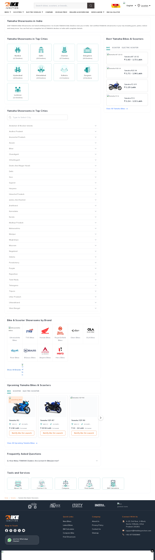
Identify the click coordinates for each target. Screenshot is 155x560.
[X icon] (19, 530)
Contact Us (96, 529)
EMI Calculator (68, 529)
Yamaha (13, 498)
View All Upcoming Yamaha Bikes (21, 443)
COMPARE (49, 12)
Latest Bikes (68, 525)
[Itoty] (77, 505)
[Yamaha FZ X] (115, 99)
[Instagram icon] (15, 530)
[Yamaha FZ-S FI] (115, 86)
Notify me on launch (22, 433)
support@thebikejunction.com (138, 531)
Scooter (17, 391)
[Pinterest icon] (10, 530)
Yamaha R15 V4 (130, 70)
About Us (95, 521)
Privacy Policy (97, 525)
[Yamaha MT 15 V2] (115, 58)
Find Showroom (69, 537)
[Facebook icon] (6, 530)
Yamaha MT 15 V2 (131, 57)
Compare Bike (68, 533)
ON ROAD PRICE (61, 12)
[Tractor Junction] (32, 505)
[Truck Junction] (55, 505)
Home (6, 498)
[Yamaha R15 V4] (115, 72)
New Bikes (67, 521)
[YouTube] (23, 530)
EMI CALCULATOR (113, 12)
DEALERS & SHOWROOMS (79, 12)
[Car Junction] (122, 505)
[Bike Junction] (12, 5)
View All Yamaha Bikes (115, 109)
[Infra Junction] (100, 505)
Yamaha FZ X (129, 98)
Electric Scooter (31, 391)
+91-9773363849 (133, 535)
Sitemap (95, 533)
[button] (90, 5)
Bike (9, 391)
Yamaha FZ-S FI (130, 84)
